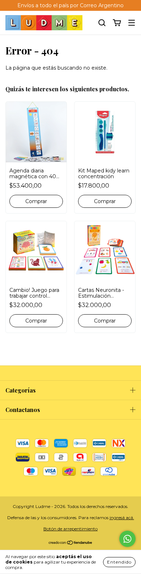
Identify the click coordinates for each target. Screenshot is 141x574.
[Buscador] (102, 23)
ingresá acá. (122, 517)
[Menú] (131, 23)
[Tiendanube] (70, 543)
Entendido (119, 562)
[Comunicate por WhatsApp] (127, 539)
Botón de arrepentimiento (70, 528)
